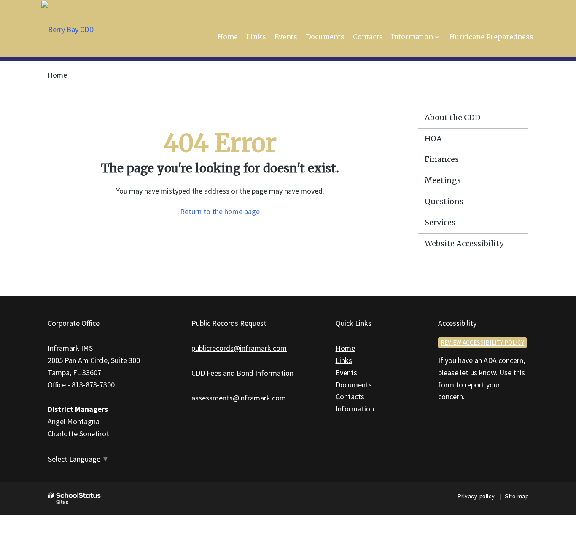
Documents (354, 385)
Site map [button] (516, 496)
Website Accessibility (464, 243)
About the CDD (453, 117)
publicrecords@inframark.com (239, 348)
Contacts (350, 396)
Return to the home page (220, 211)
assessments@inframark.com (238, 398)
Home (57, 75)
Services (440, 222)
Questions (444, 201)
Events (346, 372)
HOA (433, 138)
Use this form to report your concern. (481, 385)
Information (355, 409)
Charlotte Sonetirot (78, 433)
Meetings (443, 180)
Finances (442, 159)
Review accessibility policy (482, 343)
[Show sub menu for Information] (437, 36)
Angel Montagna (74, 421)
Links (344, 360)
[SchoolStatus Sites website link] (75, 498)
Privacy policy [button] (476, 496)
